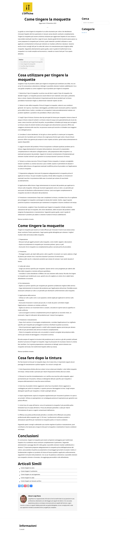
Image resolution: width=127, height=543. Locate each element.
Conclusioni (23, 68)
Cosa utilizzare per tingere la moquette (31, 62)
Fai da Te (84, 32)
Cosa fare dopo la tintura (27, 66)
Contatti (21, 529)
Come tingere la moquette (27, 64)
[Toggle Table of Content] (41, 59)
